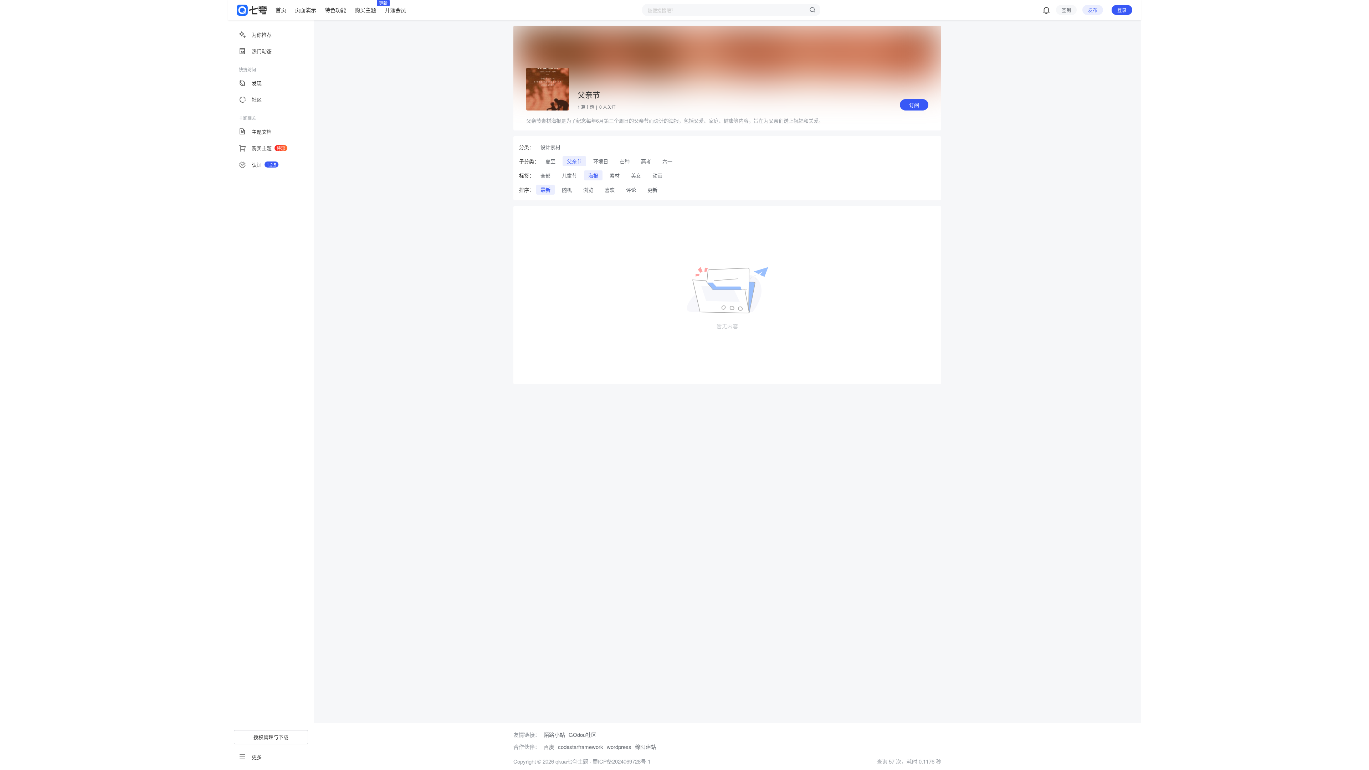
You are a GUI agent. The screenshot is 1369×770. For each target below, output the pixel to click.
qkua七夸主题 (571, 761)
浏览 (588, 189)
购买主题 (365, 10)
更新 (652, 189)
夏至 (550, 161)
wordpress (619, 746)
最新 (545, 189)
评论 (631, 189)
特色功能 (335, 10)
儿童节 (569, 175)
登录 (1122, 9)
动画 (657, 175)
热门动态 (262, 51)
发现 (257, 83)
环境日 (600, 161)
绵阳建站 (645, 746)
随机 (567, 189)
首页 (281, 10)
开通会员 (395, 10)
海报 (593, 175)
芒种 (625, 161)
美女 (636, 175)
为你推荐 (262, 34)
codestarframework (580, 746)
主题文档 (262, 131)
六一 (667, 161)
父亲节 (574, 161)
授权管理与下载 (270, 736)
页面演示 (305, 10)
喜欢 (610, 189)
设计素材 (550, 146)
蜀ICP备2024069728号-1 (622, 761)
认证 (264, 164)
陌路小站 (554, 734)
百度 (549, 746)
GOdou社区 (582, 734)
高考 (646, 161)
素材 (615, 175)
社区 (257, 99)
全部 (545, 175)
